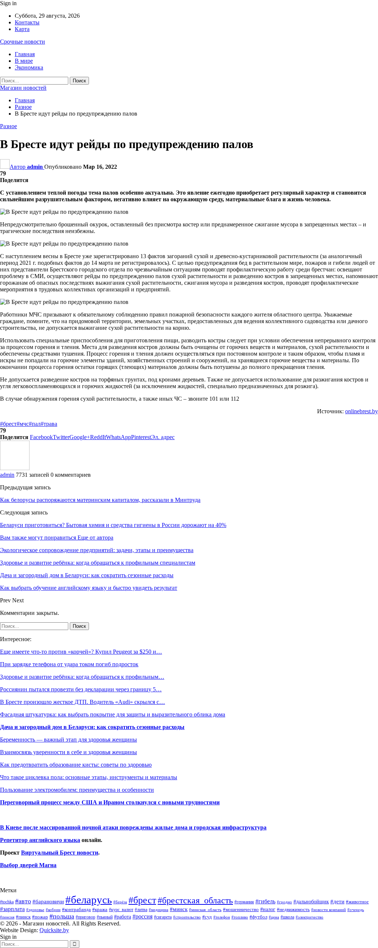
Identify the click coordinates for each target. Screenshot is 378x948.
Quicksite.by (54, 930)
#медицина (158, 909)
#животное (357, 901)
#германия (244, 901)
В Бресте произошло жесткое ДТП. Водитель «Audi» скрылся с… (82, 702)
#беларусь (88, 900)
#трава (49, 424)
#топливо (239, 917)
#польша (61, 916)
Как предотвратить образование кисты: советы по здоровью (76, 765)
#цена (274, 917)
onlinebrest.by (361, 411)
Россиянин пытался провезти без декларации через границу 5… (81, 689)
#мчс (23, 424)
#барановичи (48, 901)
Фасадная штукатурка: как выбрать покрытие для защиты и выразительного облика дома (112, 714)
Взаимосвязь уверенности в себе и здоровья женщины (68, 752)
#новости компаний (328, 909)
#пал (35, 424)
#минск (179, 909)
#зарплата (12, 909)
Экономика (29, 67)
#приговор (85, 917)
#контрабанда (76, 909)
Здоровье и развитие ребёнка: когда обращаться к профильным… (82, 677)
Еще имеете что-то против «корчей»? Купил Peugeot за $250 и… (81, 651)
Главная (25, 54)
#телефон (221, 917)
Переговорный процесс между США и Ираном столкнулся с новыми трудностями (110, 802)
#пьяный (105, 917)
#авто (23, 901)
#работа (122, 917)
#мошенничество (241, 909)
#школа (287, 917)
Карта (22, 29)
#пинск (23, 917)
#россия (142, 916)
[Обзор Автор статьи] (15, 468)
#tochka (7, 901)
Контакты (27, 22)
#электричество (309, 917)
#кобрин (53, 909)
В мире (24, 61)
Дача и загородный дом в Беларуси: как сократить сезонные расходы (92, 727)
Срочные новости (22, 41)
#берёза (120, 902)
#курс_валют (121, 909)
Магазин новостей (23, 88)
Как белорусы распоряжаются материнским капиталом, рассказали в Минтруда (100, 500)
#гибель (265, 901)
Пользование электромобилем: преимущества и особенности (77, 790)
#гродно (284, 902)
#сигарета (163, 917)
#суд (207, 917)
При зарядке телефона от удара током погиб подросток (69, 664)
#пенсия (7, 917)
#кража (99, 909)
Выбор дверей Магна (28, 865)
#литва (141, 909)
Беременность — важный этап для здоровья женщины (68, 739)
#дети (337, 901)
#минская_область (205, 909)
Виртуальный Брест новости (59, 852)
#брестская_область (195, 900)
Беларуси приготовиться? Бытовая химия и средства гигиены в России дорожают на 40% (113, 525)
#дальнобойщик (311, 901)
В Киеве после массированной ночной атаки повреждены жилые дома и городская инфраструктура (133, 827)
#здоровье (35, 910)
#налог (267, 909)
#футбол (258, 917)
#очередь (355, 910)
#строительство (187, 917)
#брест (8, 424)
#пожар (40, 917)
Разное (8, 126)
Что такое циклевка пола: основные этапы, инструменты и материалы (88, 777)
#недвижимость (293, 909)
